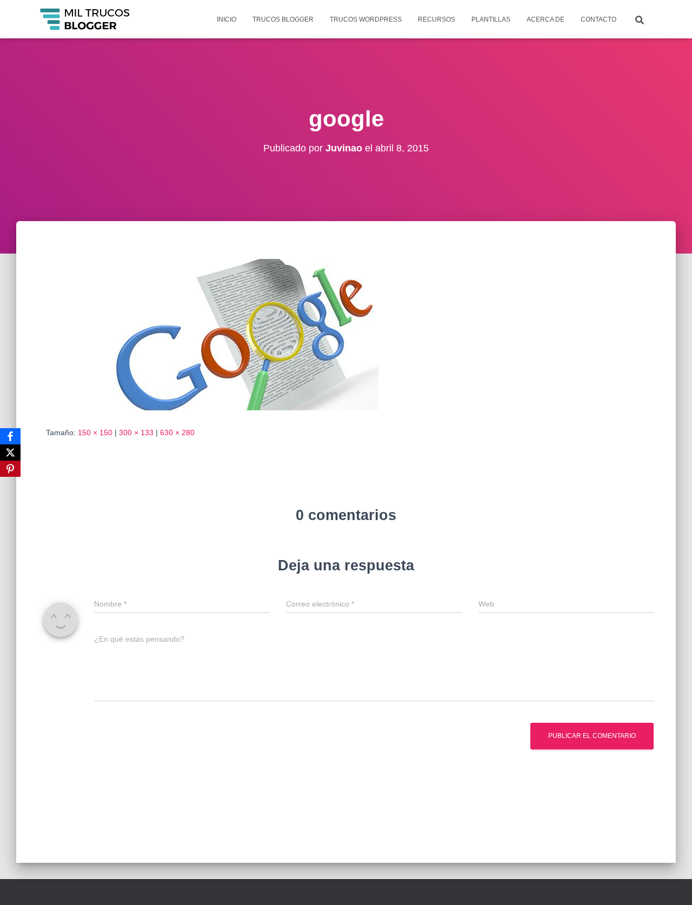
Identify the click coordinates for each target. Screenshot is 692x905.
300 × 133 (136, 432)
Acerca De (545, 19)
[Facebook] (10, 436)
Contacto (598, 19)
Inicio (226, 19)
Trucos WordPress (366, 19)
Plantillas (490, 19)
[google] (208, 334)
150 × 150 (95, 432)
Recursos (436, 19)
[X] (10, 452)
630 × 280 (177, 432)
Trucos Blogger (283, 19)
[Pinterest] (10, 469)
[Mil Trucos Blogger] (86, 19)
